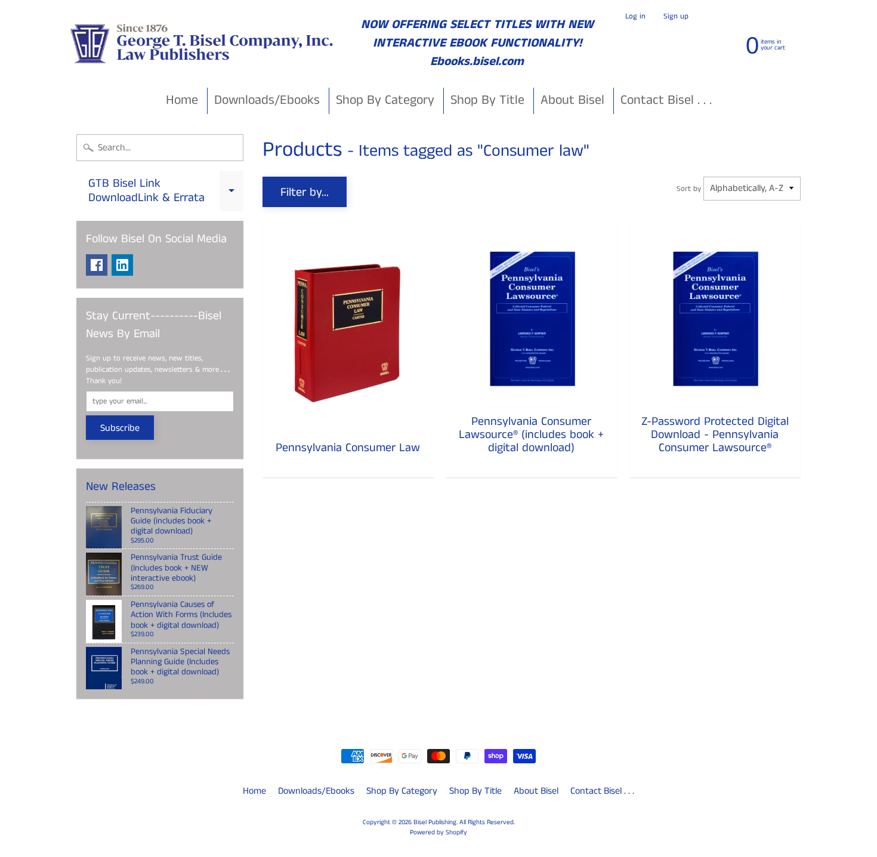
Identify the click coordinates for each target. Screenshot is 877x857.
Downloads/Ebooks (267, 100)
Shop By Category (385, 100)
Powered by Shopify (438, 832)
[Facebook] (96, 265)
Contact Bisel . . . (666, 100)
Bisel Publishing (434, 822)
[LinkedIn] (122, 265)
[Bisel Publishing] (203, 43)
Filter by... (304, 192)
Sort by (689, 188)
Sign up (675, 16)
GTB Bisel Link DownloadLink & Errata (165, 191)
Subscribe (120, 428)
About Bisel (572, 100)
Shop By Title (487, 100)
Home (182, 100)
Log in (635, 16)
